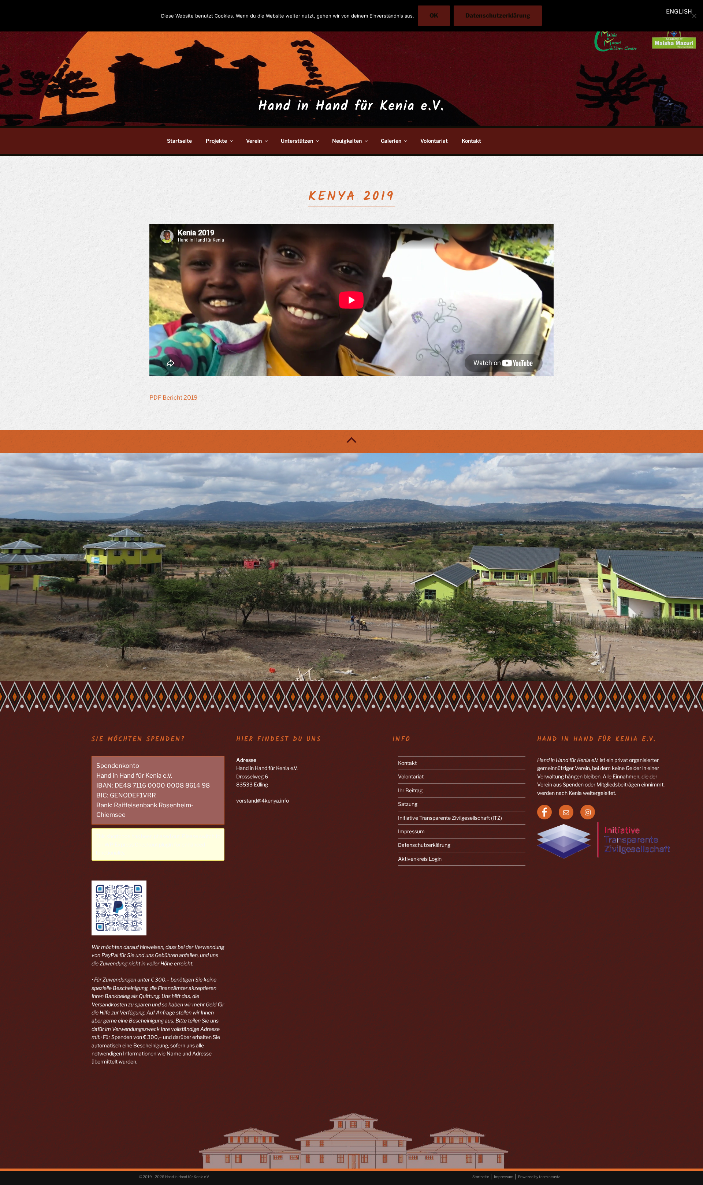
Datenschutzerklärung (424, 845)
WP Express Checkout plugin (138, 844)
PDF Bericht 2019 (173, 397)
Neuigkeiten (347, 141)
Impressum (411, 831)
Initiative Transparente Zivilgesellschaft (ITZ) (450, 818)
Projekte (216, 141)
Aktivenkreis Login (420, 859)
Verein (254, 141)
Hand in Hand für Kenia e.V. (351, 106)
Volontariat (434, 141)
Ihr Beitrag (410, 790)
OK (433, 15)
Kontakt (471, 141)
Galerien (391, 141)
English (679, 11)
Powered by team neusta (539, 1176)
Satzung (407, 804)
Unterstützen (297, 141)
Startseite (179, 141)
